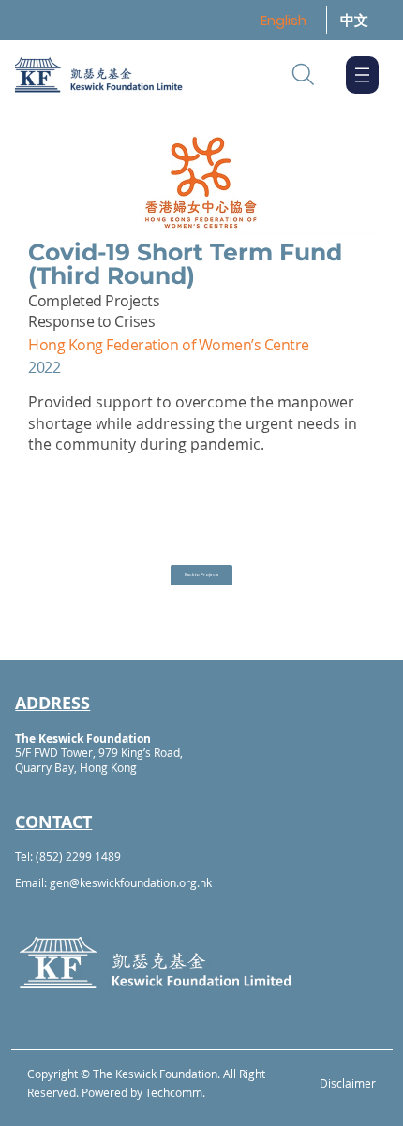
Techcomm (173, 1092)
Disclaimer (348, 1082)
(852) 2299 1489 (78, 856)
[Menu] (362, 75)
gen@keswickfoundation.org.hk (131, 882)
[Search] (302, 75)
